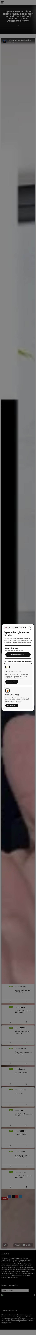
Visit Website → (12, 682)
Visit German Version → (18, 654)
